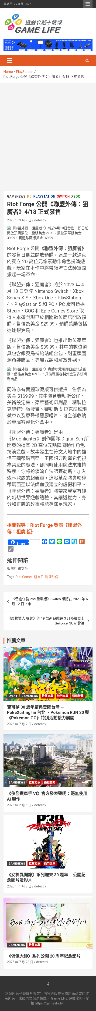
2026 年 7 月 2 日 (19, 724)
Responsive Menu (88, 4)
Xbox (75, 196)
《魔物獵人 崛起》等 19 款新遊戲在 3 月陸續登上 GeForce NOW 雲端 (46, 620)
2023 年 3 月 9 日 (19, 220)
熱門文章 (62, 696)
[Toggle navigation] (9, 60)
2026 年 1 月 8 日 (19, 886)
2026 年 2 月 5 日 (19, 805)
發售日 (39, 577)
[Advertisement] (48, 133)
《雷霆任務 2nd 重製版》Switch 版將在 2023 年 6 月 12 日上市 (50, 601)
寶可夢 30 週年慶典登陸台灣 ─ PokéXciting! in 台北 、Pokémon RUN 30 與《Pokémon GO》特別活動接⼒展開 (48, 712)
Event (12, 696)
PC (29, 196)
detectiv (40, 220)
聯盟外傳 (51, 577)
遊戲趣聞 (49, 782)
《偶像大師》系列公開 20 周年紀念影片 (44, 956)
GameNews (16, 196)
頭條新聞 (77, 696)
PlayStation (44, 196)
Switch (63, 196)
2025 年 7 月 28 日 (20, 962)
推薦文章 (47, 696)
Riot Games (24, 577)
